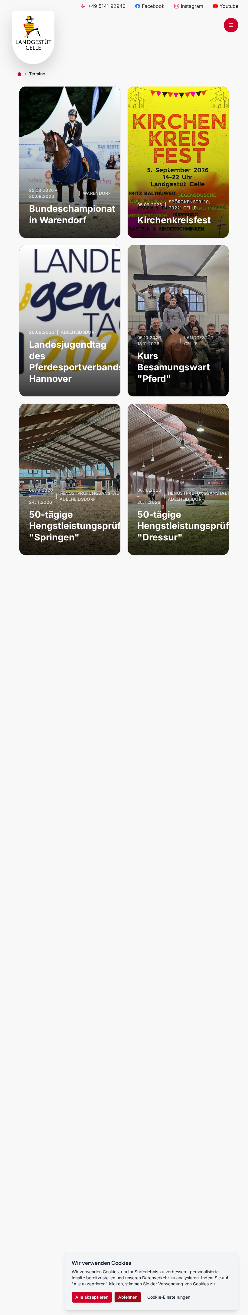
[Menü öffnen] (231, 25)
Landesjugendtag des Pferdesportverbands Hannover (76, 361)
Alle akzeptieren (91, 1297)
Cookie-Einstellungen (168, 1297)
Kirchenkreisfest (174, 220)
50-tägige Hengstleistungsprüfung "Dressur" (191, 526)
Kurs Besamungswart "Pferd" (173, 367)
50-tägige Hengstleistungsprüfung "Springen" (83, 526)
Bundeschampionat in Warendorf (72, 214)
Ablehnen (127, 1297)
